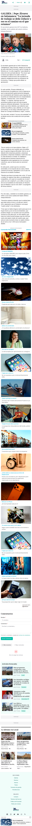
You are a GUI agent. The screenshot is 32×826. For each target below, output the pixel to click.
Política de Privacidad (16, 801)
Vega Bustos (27, 766)
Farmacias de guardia (16, 787)
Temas (16, 785)
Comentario (4, 623)
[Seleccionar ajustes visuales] (24, 2)
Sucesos (24, 687)
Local (23, 675)
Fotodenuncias (16, 789)
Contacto (16, 796)
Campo (24, 711)
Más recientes (7, 645)
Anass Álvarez (4, 748)
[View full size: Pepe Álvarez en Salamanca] (16, 42)
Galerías (16, 777)
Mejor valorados (19, 645)
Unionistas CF (25, 699)
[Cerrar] (30, 817)
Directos (16, 780)
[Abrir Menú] (29, 2)
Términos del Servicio (16, 799)
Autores (16, 782)
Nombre (3, 617)
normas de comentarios (24, 635)
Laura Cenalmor (5, 768)
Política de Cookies (16, 803)
